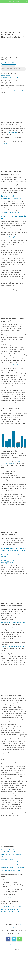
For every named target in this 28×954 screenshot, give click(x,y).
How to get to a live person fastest (11, 862)
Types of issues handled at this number (12, 867)
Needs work (13, 927)
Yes (21, 924)
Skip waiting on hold (7, 77)
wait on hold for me (8, 463)
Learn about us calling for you (10, 212)
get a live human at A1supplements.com (14, 91)
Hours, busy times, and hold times (11, 865)
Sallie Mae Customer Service (9, 909)
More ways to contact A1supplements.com (13, 870)
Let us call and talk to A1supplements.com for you (11, 197)
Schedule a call (19, 77)
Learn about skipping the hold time (11, 237)
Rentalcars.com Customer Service (11, 906)
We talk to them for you (8, 75)
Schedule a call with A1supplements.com (13, 365)
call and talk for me (20, 461)
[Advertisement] (14, 107)
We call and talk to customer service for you (12, 855)
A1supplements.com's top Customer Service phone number (12, 851)
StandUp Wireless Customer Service (11, 912)
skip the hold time (9, 144)
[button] (26, 1)
